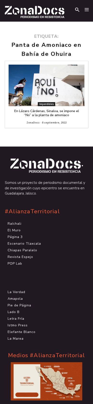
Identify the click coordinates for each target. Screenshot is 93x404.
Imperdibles (46, 104)
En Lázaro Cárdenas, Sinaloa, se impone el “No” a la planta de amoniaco (46, 113)
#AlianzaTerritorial (32, 211)
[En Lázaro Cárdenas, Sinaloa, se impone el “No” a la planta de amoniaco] (46, 85)
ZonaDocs (33, 122)
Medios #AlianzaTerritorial (46, 355)
